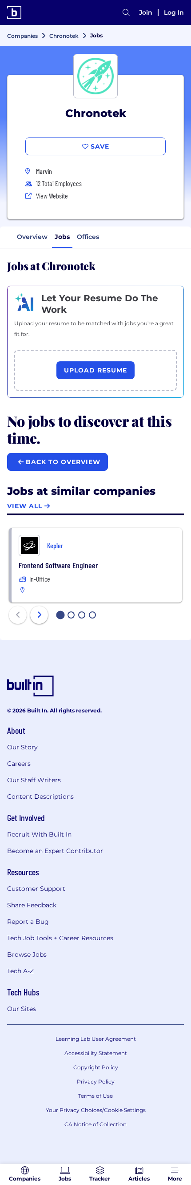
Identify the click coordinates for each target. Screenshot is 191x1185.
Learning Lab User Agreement (96, 1038)
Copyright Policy (95, 1067)
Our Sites (21, 1009)
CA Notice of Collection (95, 1124)
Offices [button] (88, 237)
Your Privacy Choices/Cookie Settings (96, 1110)
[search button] (126, 12)
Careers (19, 764)
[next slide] (39, 615)
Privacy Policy (96, 1081)
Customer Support (36, 889)
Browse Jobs (27, 954)
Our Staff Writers (34, 780)
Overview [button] (32, 237)
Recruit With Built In (39, 834)
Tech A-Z (20, 971)
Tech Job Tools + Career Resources (60, 938)
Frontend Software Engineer (58, 565)
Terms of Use (95, 1095)
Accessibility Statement (95, 1053)
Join (145, 12)
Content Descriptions (40, 797)
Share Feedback (31, 905)
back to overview (62, 462)
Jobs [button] (62, 237)
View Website (52, 195)
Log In (174, 12)
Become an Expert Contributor (55, 851)
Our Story (22, 747)
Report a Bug (28, 922)
